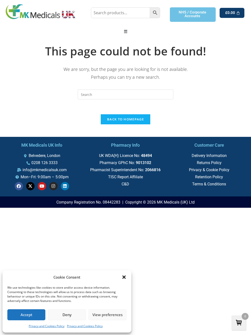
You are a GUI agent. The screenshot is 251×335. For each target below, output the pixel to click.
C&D (125, 184)
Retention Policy (209, 177)
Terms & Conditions (209, 184)
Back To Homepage (125, 119)
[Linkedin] (65, 186)
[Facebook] (19, 186)
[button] (124, 277)
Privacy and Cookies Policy (46, 326)
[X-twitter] (30, 186)
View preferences (107, 314)
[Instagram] (53, 186)
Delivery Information (209, 155)
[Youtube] (42, 186)
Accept (26, 314)
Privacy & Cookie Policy (209, 170)
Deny (67, 314)
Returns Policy (209, 162)
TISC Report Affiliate (125, 177)
